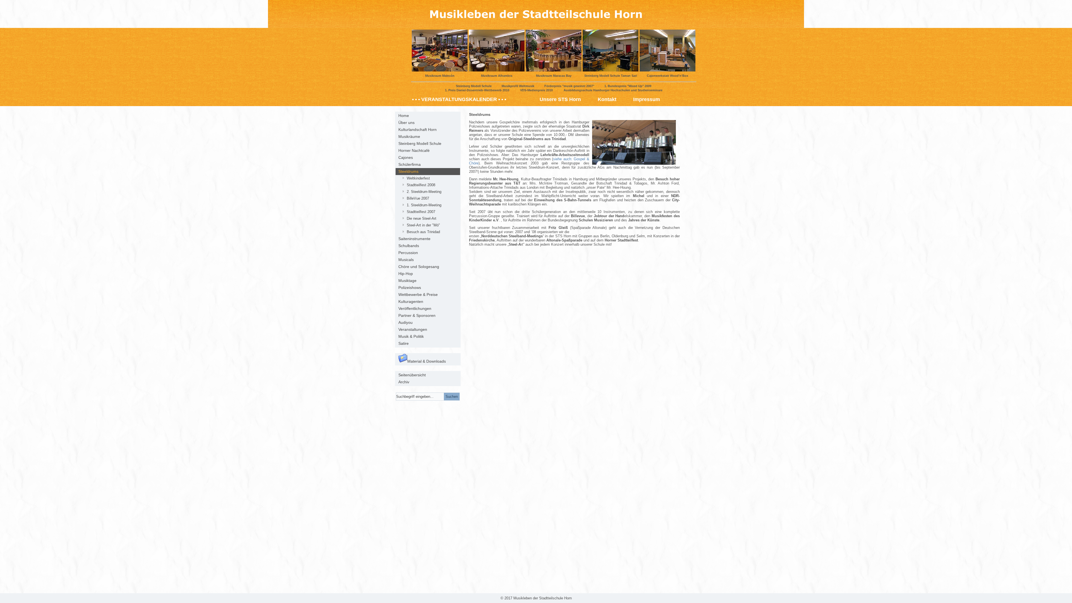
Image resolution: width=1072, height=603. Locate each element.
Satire (403, 343)
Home (403, 115)
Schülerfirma (409, 164)
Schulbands (408, 245)
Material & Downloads (426, 361)
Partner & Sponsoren (417, 315)
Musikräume (409, 136)
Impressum (646, 99)
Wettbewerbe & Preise (418, 294)
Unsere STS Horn (560, 99)
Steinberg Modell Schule (419, 143)
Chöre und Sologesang (418, 266)
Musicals (406, 259)
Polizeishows (409, 287)
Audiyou (405, 322)
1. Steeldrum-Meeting (424, 205)
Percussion (408, 252)
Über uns (406, 122)
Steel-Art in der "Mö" (423, 225)
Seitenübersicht (412, 375)
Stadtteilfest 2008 (421, 185)
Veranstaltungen (412, 329)
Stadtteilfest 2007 (421, 212)
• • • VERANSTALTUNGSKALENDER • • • (459, 99)
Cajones (405, 157)
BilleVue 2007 (418, 198)
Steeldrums (408, 171)
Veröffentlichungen (414, 308)
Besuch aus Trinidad (423, 232)
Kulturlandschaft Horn (417, 129)
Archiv (403, 382)
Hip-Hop (405, 273)
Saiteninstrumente (414, 238)
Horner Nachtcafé (414, 150)
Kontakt (607, 99)
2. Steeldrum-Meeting (424, 192)
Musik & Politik (411, 336)
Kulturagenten (410, 301)
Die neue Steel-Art (421, 218)
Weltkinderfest (418, 178)
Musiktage (407, 280)
